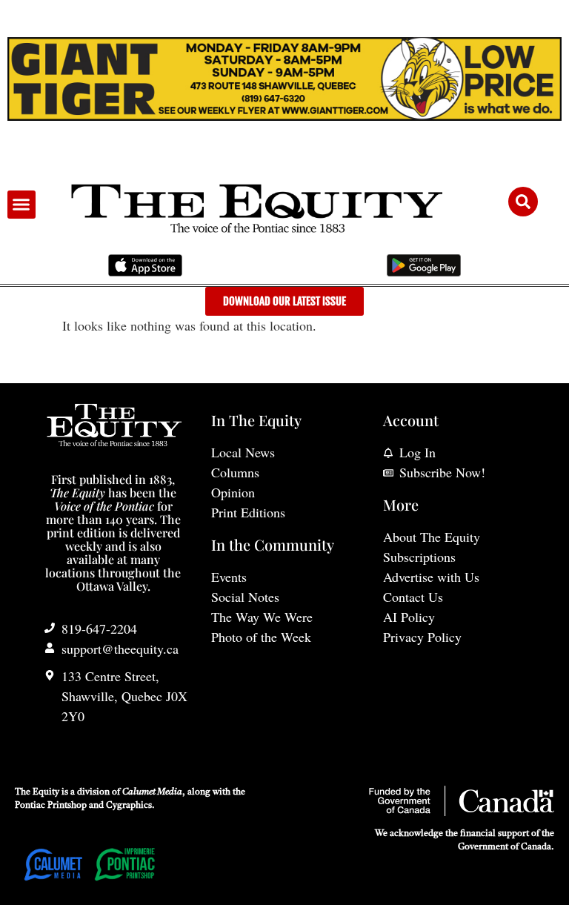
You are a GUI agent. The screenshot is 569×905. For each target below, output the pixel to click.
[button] (21, 204)
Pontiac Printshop (51, 805)
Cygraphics (129, 805)
